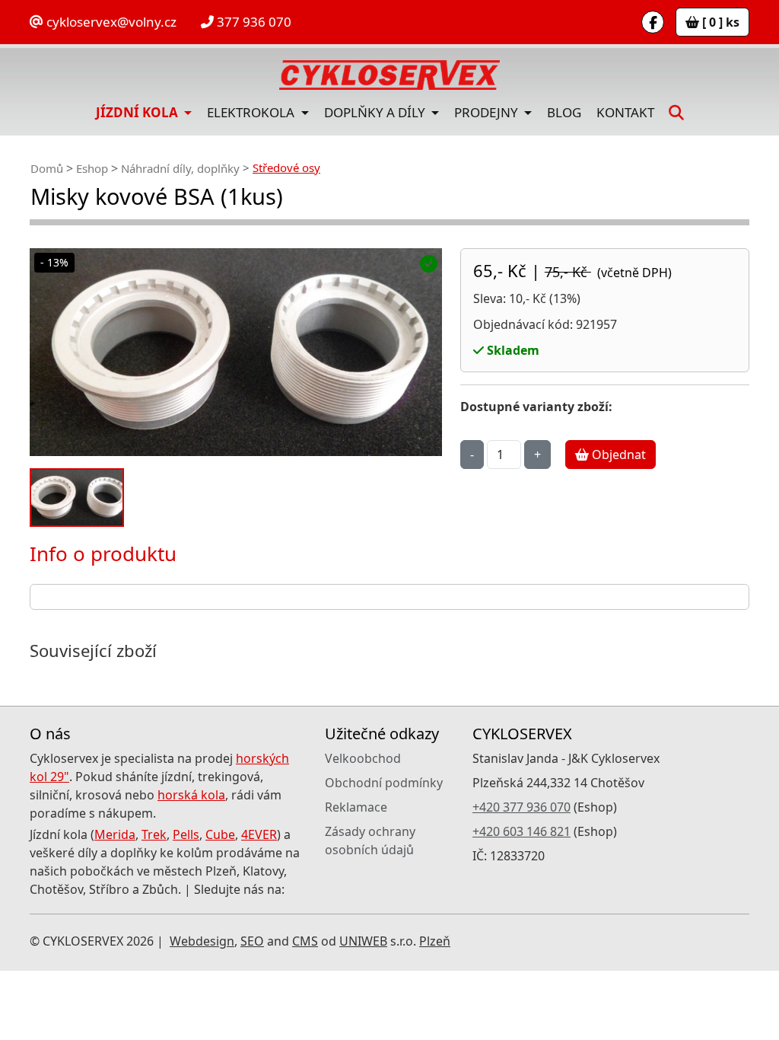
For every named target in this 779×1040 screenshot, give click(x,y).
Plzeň (434, 941)
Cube (220, 834)
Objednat (617, 454)
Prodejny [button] (487, 112)
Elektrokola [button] (252, 112)
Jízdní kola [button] (138, 112)
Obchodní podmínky (384, 782)
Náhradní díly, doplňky (180, 168)
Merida (114, 834)
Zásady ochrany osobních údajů (370, 840)
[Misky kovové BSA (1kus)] (236, 352)
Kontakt (625, 112)
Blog (564, 112)
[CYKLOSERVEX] (389, 75)
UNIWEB (363, 941)
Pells (186, 834)
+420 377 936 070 (521, 807)
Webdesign (202, 941)
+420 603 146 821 (521, 831)
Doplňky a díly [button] (376, 112)
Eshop (92, 168)
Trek (154, 834)
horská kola (191, 794)
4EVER (259, 834)
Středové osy (286, 167)
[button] (676, 112)
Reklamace (356, 807)
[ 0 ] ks (719, 22)
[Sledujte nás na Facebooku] (652, 22)
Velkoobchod (363, 758)
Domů (46, 168)
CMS (305, 941)
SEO (252, 941)
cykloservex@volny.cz (109, 21)
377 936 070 (252, 21)
